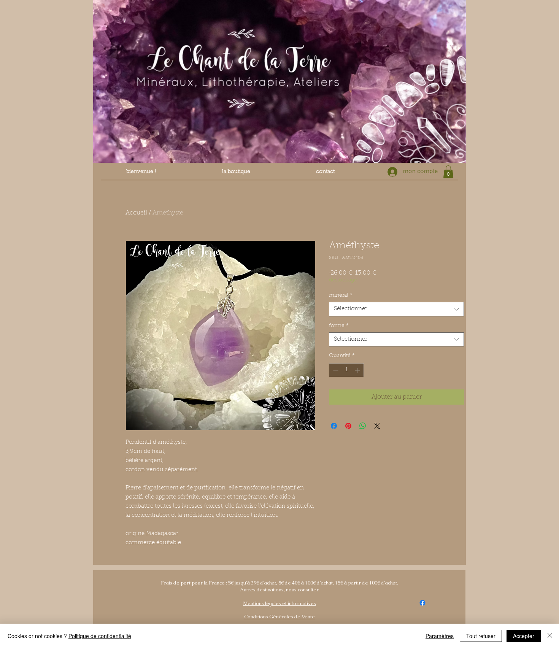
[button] (448, 171)
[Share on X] (377, 425)
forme (339, 326)
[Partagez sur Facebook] (333, 425)
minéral (341, 295)
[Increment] (358, 370)
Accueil (136, 213)
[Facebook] (422, 603)
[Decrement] (335, 370)
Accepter (523, 636)
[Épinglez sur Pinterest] (348, 425)
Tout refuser (480, 636)
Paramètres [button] (440, 636)
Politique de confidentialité (99, 636)
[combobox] (396, 309)
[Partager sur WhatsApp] (362, 425)
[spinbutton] (346, 370)
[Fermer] (549, 636)
